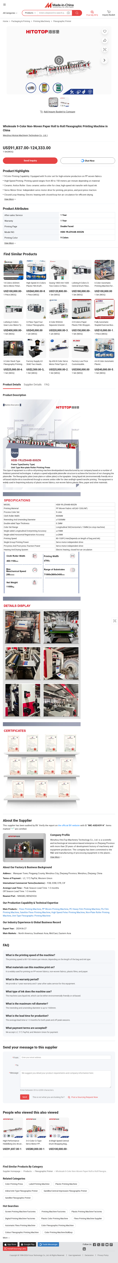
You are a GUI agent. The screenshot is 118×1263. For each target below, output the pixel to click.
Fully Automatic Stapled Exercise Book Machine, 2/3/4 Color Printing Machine (104, 324)
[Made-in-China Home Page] (59, 5)
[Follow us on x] (98, 1244)
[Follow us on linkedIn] (84, 1248)
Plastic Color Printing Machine (54, 1218)
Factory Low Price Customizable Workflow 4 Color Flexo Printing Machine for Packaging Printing (80, 363)
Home (5, 21)
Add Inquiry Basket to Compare (59, 111)
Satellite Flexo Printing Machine (35, 912)
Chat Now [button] (90, 160)
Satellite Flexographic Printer (18, 1197)
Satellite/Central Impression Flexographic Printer (65, 1190)
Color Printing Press (14, 1184)
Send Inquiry (30, 160)
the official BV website (69, 825)
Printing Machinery (41, 21)
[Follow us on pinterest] (111, 1244)
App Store (10, 1244)
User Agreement (74, 1255)
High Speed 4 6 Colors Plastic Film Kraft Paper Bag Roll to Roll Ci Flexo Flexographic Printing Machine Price (36, 284)
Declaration (89, 1255)
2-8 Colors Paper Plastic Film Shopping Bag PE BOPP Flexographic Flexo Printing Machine (81, 324)
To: (17, 1065)
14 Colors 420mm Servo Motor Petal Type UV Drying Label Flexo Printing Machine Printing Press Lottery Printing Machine (13, 284)
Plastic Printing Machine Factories (87, 1211)
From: (16, 1057)
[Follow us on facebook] (94, 1244)
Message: (14, 1072)
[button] (4, 4)
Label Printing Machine (39, 1184)
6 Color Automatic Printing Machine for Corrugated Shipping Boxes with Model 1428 (104, 284)
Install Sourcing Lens (16, 1248)
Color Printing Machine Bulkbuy (59, 1232)
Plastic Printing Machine (66, 1184)
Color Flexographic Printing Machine (57, 1225)
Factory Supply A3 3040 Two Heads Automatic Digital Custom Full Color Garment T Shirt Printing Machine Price (34, 363)
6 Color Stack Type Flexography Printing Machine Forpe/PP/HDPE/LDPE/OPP (13, 363)
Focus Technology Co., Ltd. (39, 1255)
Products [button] (29, 12)
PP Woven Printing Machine (55, 908)
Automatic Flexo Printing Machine (20, 1225)
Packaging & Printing (20, 21)
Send (24, 1097)
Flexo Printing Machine (30, 908)
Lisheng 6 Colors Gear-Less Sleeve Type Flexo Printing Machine (13, 324)
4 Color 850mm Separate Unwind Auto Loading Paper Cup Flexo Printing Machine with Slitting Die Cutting (58, 324)
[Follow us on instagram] (102, 1244)
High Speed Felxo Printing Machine (68, 912)
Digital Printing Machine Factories (20, 1218)
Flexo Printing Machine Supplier (88, 1218)
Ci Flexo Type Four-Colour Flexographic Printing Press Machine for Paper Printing (35, 324)
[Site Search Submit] (77, 13)
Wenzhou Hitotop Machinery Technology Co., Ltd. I (25, 135)
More (5, 1237)
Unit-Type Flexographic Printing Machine (31, 915)
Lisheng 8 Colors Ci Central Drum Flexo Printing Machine (80, 284)
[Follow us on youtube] (107, 1244)
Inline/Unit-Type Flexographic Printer (21, 1190)
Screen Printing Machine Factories (20, 1211)
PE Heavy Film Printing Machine (84, 908)
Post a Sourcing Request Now (83, 1097)
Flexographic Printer (62, 21)
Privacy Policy (103, 1255)
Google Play (28, 1244)
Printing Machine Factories (53, 1211)
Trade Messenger (48, 1244)
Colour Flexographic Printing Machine (22, 1232)
